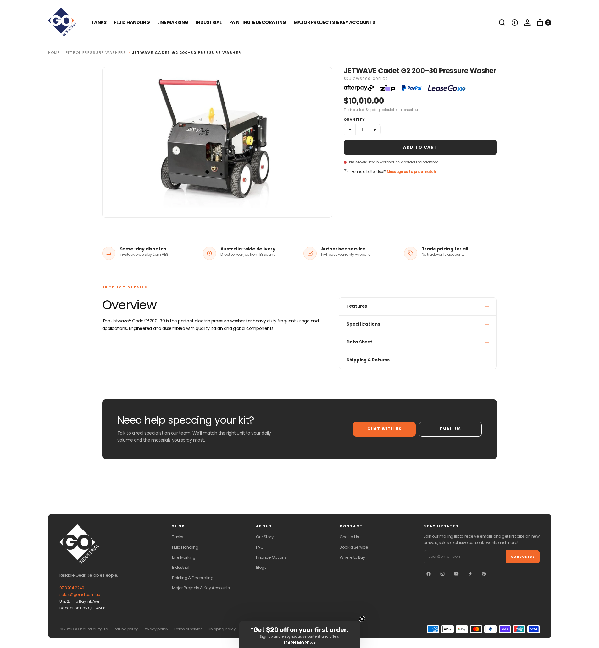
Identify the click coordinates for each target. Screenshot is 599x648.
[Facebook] (429, 574)
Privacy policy (156, 629)
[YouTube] (456, 574)
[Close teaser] (362, 619)
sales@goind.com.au (79, 594)
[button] (514, 22)
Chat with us (384, 428)
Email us (450, 428)
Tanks (177, 537)
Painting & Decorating (257, 22)
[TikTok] (470, 574)
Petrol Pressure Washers (96, 52)
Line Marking (172, 22)
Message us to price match (411, 171)
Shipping (373, 109)
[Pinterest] (484, 574)
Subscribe (523, 556)
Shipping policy (222, 629)
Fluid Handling (132, 22)
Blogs (261, 567)
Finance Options (271, 557)
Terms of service (188, 629)
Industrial (209, 22)
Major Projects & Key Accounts (201, 588)
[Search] (502, 22)
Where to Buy (352, 557)
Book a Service (354, 547)
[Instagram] (442, 574)
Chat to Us (349, 537)
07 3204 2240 (71, 587)
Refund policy (126, 629)
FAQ (260, 547)
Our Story (265, 537)
